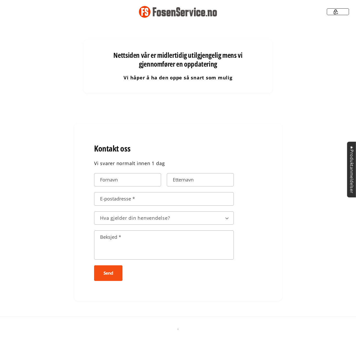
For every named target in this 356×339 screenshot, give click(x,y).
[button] (338, 11)
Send (108, 273)
